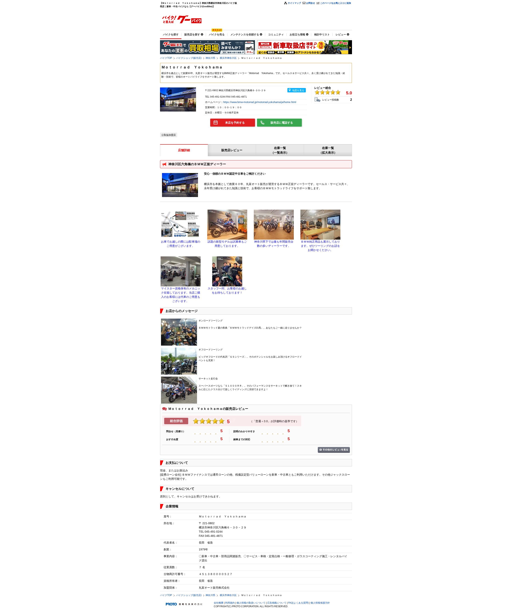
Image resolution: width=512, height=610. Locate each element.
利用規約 (230, 602)
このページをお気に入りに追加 (335, 3)
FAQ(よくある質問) (298, 602)
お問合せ (310, 3)
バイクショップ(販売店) (189, 58)
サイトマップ (294, 3)
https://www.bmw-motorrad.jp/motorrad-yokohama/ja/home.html (260, 102)
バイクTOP (166, 58)
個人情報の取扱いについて (251, 602)
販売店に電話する (282, 122)
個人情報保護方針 (320, 602)
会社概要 (218, 602)
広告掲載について (276, 602)
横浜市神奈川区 (228, 58)
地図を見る (298, 90)
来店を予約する (235, 122)
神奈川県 (210, 58)
